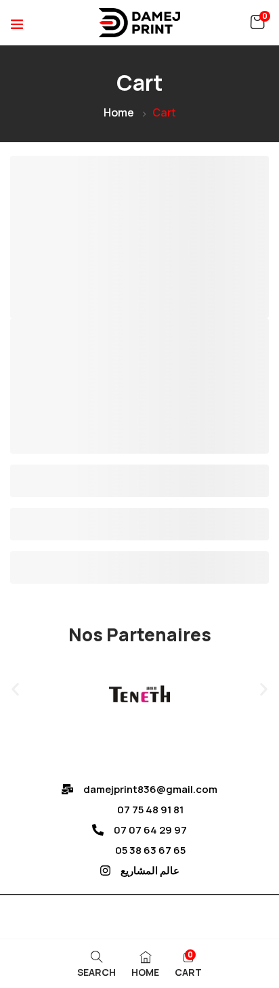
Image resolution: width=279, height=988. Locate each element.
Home (119, 112)
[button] (257, 22)
